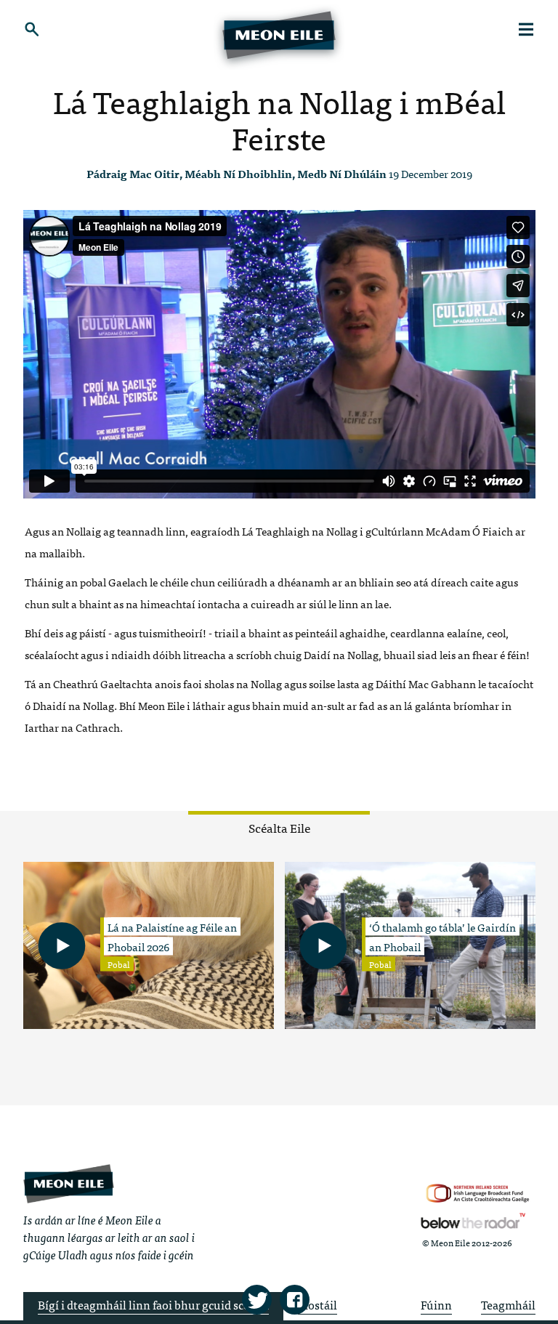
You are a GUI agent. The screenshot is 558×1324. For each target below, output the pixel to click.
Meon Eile (68, 1183)
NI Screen (477, 1193)
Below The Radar (473, 1221)
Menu (526, 29)
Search (32, 29)
